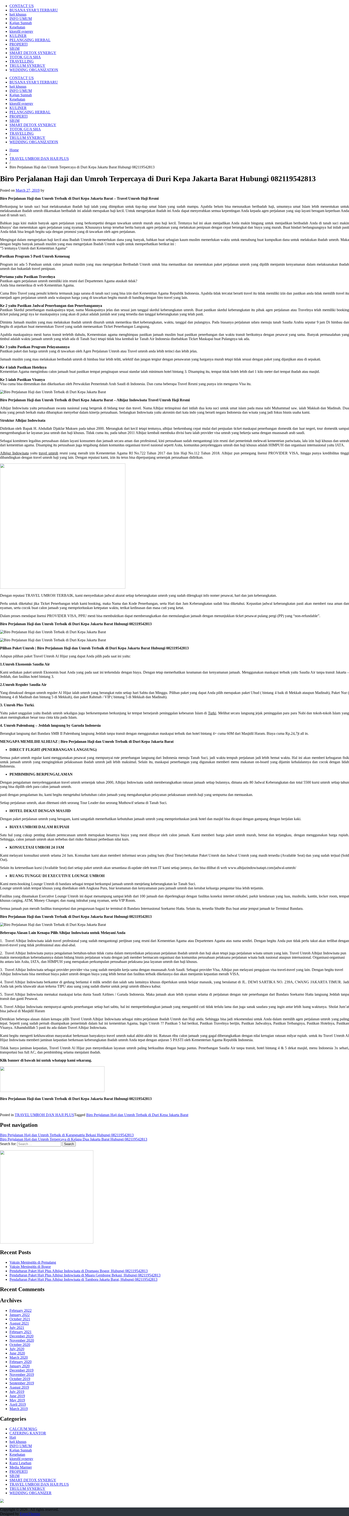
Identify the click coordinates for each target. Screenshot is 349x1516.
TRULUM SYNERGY (27, 66)
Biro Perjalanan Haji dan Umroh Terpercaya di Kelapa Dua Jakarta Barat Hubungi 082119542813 (73, 1139)
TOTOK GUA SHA (25, 57)
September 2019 (21, 1383)
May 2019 (17, 1400)
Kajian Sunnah (20, 23)
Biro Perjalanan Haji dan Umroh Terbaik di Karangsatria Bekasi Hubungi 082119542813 (67, 1135)
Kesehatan (17, 27)
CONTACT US (21, 6)
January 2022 (19, 1315)
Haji (12, 1437)
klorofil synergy (21, 31)
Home (14, 150)
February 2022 (20, 1310)
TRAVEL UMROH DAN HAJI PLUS (39, 159)
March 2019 (18, 1409)
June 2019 (17, 1396)
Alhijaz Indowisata (14, 453)
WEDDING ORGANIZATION (33, 70)
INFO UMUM (20, 19)
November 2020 (21, 1340)
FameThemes (30, 1514)
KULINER (18, 36)
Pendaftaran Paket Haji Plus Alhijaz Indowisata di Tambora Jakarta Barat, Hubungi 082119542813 (83, 1279)
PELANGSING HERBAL (30, 40)
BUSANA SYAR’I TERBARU (33, 10)
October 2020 (19, 1345)
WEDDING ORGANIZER (30, 1493)
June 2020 (17, 1353)
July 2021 (16, 1328)
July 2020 (16, 1349)
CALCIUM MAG (23, 1429)
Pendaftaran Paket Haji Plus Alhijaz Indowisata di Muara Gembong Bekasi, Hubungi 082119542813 (84, 1275)
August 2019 (19, 1387)
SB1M (14, 48)
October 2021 (19, 1319)
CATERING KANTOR (27, 1433)
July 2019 (16, 1392)
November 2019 (21, 1375)
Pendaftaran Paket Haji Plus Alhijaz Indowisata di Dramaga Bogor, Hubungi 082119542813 (78, 1271)
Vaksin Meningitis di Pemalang (32, 1262)
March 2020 (18, 1357)
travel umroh (48, 453)
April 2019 (17, 1404)
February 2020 (20, 1362)
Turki (212, 713)
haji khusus (17, 14)
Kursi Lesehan (20, 1463)
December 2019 (21, 1370)
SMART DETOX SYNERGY (32, 53)
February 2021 (20, 1332)
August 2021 (19, 1323)
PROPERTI (18, 44)
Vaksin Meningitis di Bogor (30, 1267)
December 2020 (21, 1336)
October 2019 (19, 1379)
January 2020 (19, 1366)
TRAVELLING (21, 61)
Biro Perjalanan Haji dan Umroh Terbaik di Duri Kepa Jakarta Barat (137, 1115)
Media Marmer (20, 1467)
